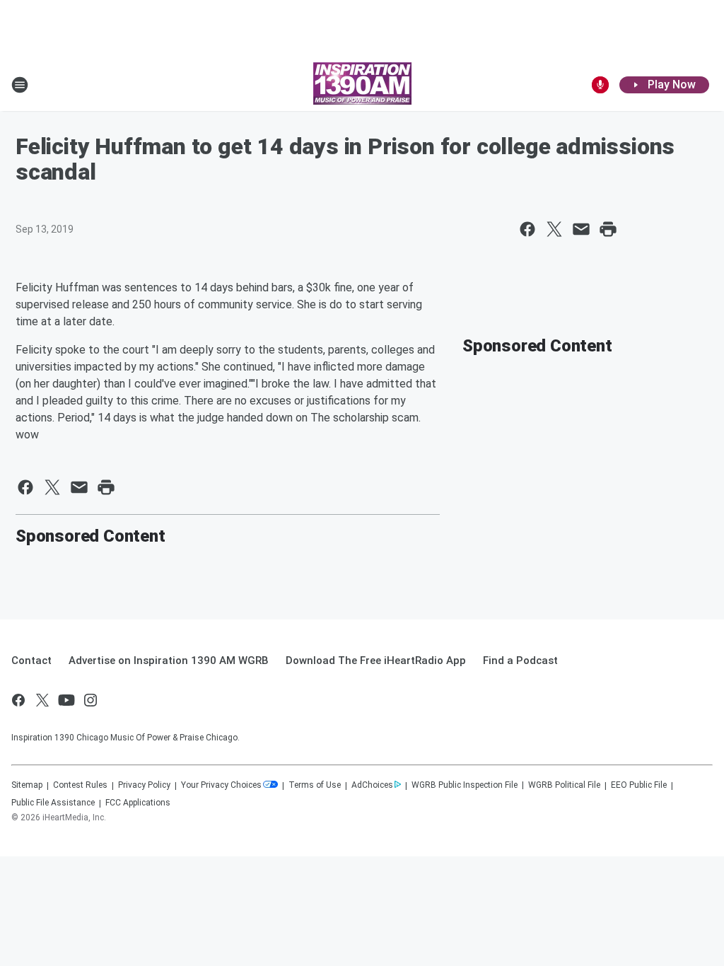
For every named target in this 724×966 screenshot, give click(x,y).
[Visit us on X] (42, 700)
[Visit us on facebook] (18, 700)
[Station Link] (362, 84)
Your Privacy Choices (221, 785)
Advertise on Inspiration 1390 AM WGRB (169, 660)
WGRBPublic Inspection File (464, 785)
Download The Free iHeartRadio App (376, 660)
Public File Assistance (53, 803)
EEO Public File (639, 785)
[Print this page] (608, 229)
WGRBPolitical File (564, 785)
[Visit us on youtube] (66, 700)
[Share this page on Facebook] (527, 229)
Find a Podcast (520, 660)
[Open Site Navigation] (19, 84)
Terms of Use (314, 785)
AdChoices (372, 785)
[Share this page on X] (554, 229)
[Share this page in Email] (581, 229)
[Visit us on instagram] (90, 700)
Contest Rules (80, 785)
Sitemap (26, 785)
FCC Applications (137, 803)
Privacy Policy (144, 785)
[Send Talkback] (600, 84)
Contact (31, 660)
